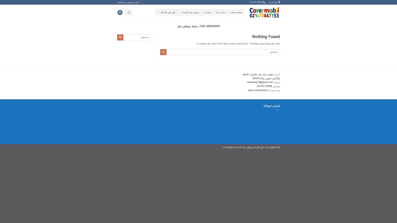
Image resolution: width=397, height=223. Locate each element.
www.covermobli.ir (258, 90)
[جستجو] (128, 12)
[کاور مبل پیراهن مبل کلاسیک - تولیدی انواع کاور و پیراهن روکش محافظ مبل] (264, 12)
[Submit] (163, 52)
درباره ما (207, 12)
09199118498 (264, 86)
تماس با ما (220, 12)
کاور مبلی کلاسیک (167, 12)
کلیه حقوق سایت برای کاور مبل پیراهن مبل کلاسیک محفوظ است (251, 147)
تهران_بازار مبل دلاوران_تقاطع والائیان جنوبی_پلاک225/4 (261, 76)
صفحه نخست (236, 12)
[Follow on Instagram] (120, 12)
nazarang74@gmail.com (260, 82)
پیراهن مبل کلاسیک (190, 12)
